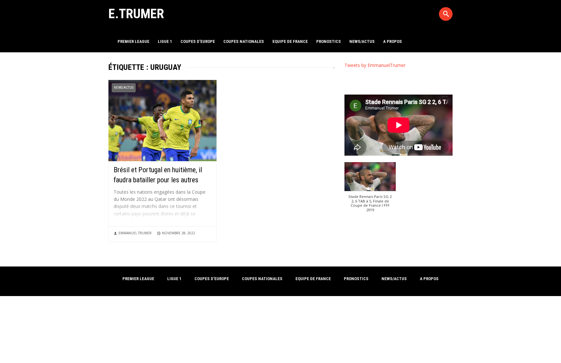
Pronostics (328, 41)
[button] (370, 190)
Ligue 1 (165, 41)
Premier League (133, 41)
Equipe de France (290, 41)
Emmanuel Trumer (135, 233)
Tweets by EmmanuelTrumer (374, 65)
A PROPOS (392, 41)
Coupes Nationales (243, 41)
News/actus (362, 41)
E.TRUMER (136, 13)
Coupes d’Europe (198, 41)
